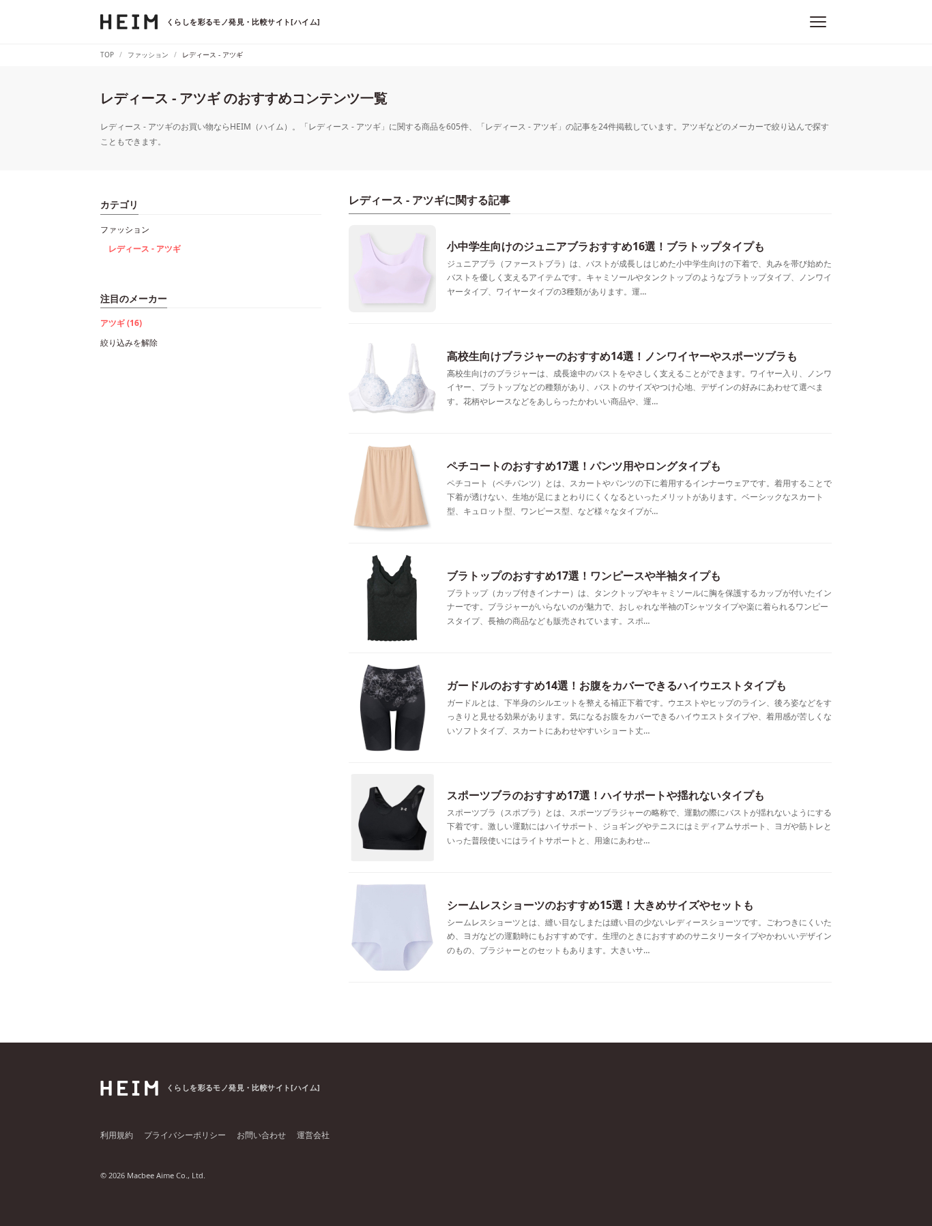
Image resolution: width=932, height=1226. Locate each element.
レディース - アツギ (144, 248)
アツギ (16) (121, 323)
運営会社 (313, 1135)
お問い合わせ (261, 1135)
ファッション (124, 229)
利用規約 (116, 1135)
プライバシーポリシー (185, 1135)
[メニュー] (818, 21)
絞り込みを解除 (129, 342)
